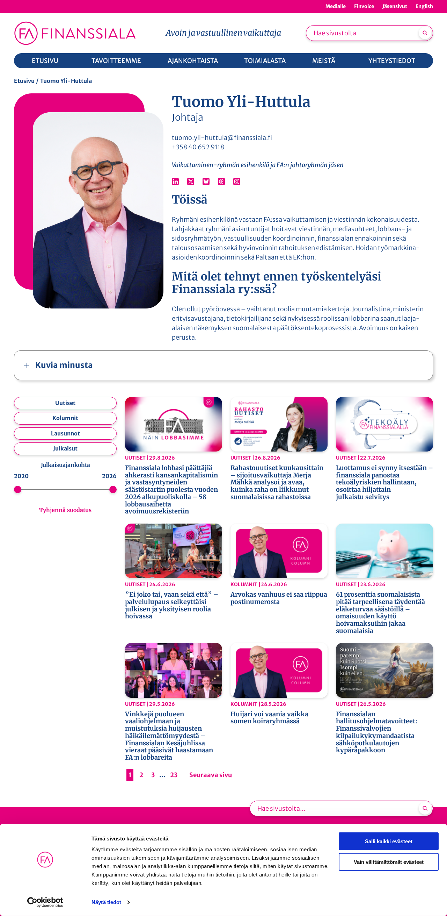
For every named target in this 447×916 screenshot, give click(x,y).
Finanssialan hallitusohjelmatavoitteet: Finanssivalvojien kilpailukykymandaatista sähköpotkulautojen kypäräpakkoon (376, 732)
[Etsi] (425, 33)
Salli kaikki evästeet (388, 841)
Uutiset (65, 402)
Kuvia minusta (64, 365)
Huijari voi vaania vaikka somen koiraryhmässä (269, 718)
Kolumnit (65, 417)
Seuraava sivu (210, 775)
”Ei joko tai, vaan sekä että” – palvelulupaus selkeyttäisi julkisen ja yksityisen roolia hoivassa (171, 605)
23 (173, 775)
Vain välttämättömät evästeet (389, 862)
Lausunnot (65, 433)
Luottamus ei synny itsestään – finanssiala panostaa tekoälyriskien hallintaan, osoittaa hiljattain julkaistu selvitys (384, 482)
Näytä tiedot (106, 902)
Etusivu (24, 80)
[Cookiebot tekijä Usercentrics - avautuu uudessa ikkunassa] (45, 902)
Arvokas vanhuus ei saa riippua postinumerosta (278, 598)
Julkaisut (65, 448)
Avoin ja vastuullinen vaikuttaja (223, 33)
